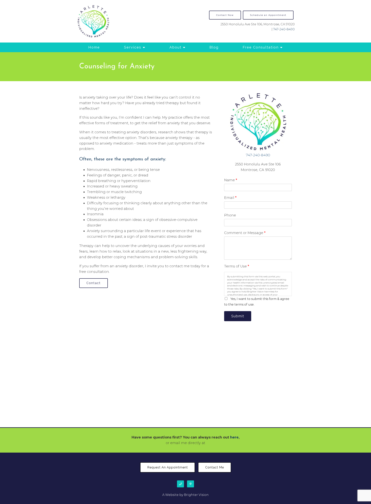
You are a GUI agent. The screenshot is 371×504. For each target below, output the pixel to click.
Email (230, 198)
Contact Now (225, 15)
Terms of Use (236, 266)
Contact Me (214, 467)
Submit (237, 316)
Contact (93, 283)
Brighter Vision (196, 495)
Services (132, 47)
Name (230, 180)
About (175, 47)
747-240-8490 (284, 29)
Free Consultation (261, 47)
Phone (230, 215)
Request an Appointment (167, 467)
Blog (214, 47)
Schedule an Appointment (268, 15)
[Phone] (180, 483)
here (234, 437)
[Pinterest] (190, 483)
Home (94, 47)
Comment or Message (244, 233)
